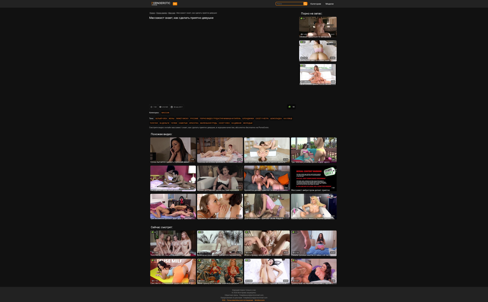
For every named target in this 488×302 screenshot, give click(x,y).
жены (171, 118)
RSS (223, 300)
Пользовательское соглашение (240, 300)
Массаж (165, 112)
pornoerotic (160, 3)
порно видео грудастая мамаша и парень (220, 118)
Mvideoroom (260, 300)
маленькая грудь (208, 123)
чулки (174, 123)
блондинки (248, 118)
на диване (236, 123)
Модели (330, 3)
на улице (288, 118)
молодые (248, 123)
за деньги (164, 123)
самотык (183, 123)
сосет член (224, 123)
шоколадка (276, 118)
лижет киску (182, 118)
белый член (161, 118)
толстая (154, 123)
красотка (193, 123)
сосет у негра (262, 118)
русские (194, 118)
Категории (315, 3)
